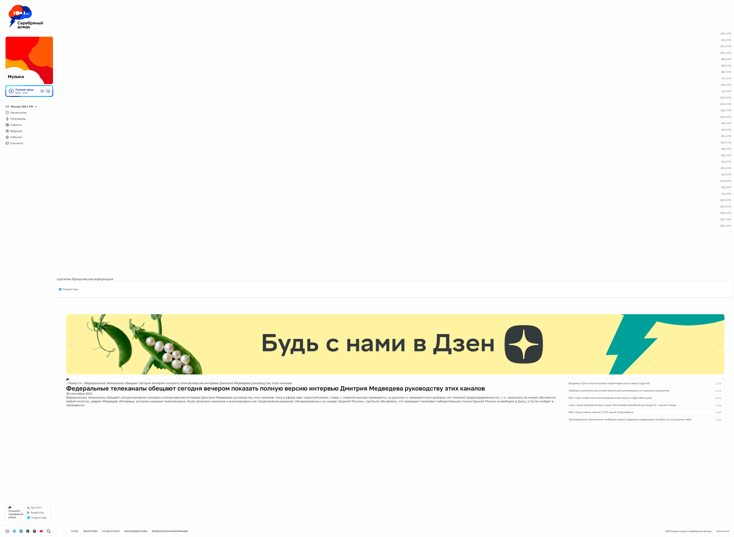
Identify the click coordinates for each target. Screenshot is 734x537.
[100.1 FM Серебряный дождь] (26, 17)
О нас (74, 531)
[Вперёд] (720, 344)
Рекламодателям (58, 279)
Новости (16, 124)
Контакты (16, 143)
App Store (36, 507)
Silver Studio (110, 531)
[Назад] (71, 344)
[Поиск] (48, 531)
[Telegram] (14, 531)
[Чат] (48, 91)
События (16, 137)
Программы (18, 118)
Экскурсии (90, 531)
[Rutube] (34, 531)
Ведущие (16, 131)
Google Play (37, 512)
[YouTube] (41, 531)
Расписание (18, 112)
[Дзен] (27, 531)
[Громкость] (42, 91)
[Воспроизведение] (11, 91)
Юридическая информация (92, 279)
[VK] (21, 531)
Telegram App (70, 289)
